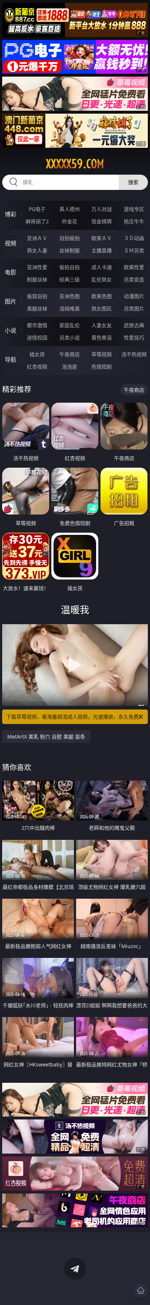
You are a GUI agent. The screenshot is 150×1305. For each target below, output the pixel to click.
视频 (10, 243)
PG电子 (37, 209)
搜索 (133, 182)
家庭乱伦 (69, 325)
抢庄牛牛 (134, 221)
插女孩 (37, 354)
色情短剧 (101, 366)
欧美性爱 (134, 267)
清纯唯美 (69, 308)
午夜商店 (69, 354)
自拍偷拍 (69, 238)
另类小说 (69, 337)
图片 (10, 301)
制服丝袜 (37, 279)
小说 (10, 330)
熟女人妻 (37, 250)
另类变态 (134, 279)
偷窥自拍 (37, 296)
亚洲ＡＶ (37, 238)
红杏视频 (37, 366)
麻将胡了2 (37, 221)
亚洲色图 (69, 296)
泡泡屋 (69, 366)
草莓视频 (101, 354)
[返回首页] (140, 1290)
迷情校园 (37, 337)
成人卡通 (101, 267)
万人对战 (101, 209)
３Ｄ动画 (134, 238)
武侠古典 (134, 325)
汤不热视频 (134, 354)
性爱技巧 (134, 337)
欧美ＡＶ (101, 238)
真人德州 (69, 209)
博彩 (10, 214)
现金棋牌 (101, 221)
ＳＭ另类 (134, 250)
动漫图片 (134, 296)
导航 (10, 359)
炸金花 (69, 221)
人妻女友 (101, 325)
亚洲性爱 (37, 267)
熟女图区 (101, 308)
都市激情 (37, 325)
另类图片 (134, 308)
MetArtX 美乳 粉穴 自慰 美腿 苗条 (46, 736)
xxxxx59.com (75, 163)
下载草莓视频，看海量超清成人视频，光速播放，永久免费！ (75, 716)
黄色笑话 (101, 337)
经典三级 (69, 279)
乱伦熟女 (101, 279)
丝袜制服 (69, 250)
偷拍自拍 (69, 267)
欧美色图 (101, 296)
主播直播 (101, 250)
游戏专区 (134, 209)
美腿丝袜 (37, 308)
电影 (10, 272)
